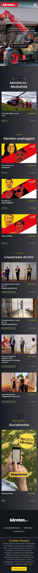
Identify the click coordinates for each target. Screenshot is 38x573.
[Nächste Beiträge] (20, 78)
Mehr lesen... (28, 564)
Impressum (28, 528)
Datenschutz (19, 531)
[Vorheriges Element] (3, 33)
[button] (35, 5)
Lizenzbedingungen (12, 528)
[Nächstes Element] (35, 33)
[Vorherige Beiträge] (18, 78)
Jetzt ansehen (17, 46)
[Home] (9, 4)
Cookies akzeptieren (19, 569)
